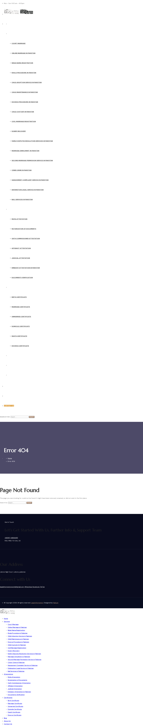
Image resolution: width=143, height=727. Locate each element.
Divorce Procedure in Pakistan (25, 102)
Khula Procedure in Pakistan (24, 73)
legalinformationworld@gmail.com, (12, 587)
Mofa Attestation (19, 219)
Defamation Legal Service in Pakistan (28, 190)
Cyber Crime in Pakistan (22, 170)
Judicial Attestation (21, 258)
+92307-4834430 (11, 538)
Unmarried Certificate (21, 316)
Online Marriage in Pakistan (23, 53)
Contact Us (13, 375)
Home (10, 24)
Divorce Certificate (20, 346)
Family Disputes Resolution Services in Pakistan (32, 141)
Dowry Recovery (19, 131)
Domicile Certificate (21, 326)
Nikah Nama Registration (22, 63)
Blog (10, 355)
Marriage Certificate (21, 307)
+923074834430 (10, 386)
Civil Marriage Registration (24, 121)
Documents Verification (22, 277)
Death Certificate (19, 336)
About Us (12, 365)
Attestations (14, 209)
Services (11, 34)
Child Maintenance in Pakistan (25, 92)
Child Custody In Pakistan (23, 112)
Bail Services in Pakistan (22, 199)
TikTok (42, 587)
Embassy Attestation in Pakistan (26, 268)
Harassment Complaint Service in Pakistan (30, 180)
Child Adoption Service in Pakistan (27, 82)
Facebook (36, 587)
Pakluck (55, 603)
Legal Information (37, 603)
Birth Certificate (19, 297)
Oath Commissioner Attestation (26, 238)
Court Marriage (18, 43)
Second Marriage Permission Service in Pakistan (32, 160)
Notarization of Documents (24, 229)
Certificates (13, 287)
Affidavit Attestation (21, 248)
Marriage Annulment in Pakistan (25, 151)
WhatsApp (29, 587)
